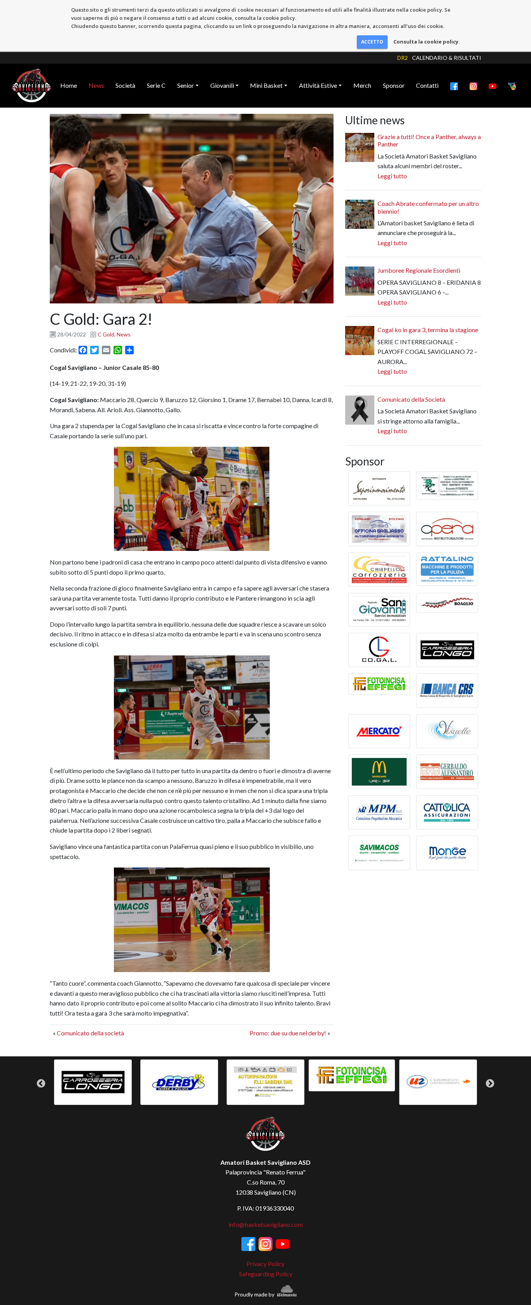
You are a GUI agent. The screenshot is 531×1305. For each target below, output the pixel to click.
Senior (185, 85)
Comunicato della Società (411, 399)
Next (490, 1084)
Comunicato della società (90, 1033)
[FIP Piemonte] (512, 85)
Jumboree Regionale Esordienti (418, 270)
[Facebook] (454, 85)
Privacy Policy (265, 1263)
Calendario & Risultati (446, 57)
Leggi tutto (392, 175)
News (96, 85)
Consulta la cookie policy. (426, 41)
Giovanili (222, 85)
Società (125, 85)
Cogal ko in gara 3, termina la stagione (427, 329)
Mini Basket (266, 85)
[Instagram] (473, 85)
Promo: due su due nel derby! (288, 1033)
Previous (41, 1084)
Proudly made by (255, 1294)
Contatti (427, 85)
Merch (362, 85)
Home (68, 85)
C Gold (106, 334)
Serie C (156, 85)
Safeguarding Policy (265, 1273)
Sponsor (394, 85)
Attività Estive (318, 85)
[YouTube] (493, 85)
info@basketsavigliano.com (266, 1224)
